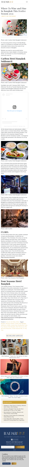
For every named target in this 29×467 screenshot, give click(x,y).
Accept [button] (14, 463)
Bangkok (3, 323)
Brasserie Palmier (10, 323)
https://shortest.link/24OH (8, 257)
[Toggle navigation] (27, 2)
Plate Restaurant (20, 326)
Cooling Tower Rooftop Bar (17, 325)
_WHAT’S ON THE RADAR (8, 16)
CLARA (4, 232)
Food (7, 321)
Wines (17, 321)
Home (14, 449)
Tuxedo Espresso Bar (17, 328)
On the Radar (12, 321)
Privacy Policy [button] (6, 463)
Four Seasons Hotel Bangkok (11, 282)
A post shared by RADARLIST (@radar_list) (14, 126)
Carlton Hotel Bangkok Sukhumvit (13, 60)
